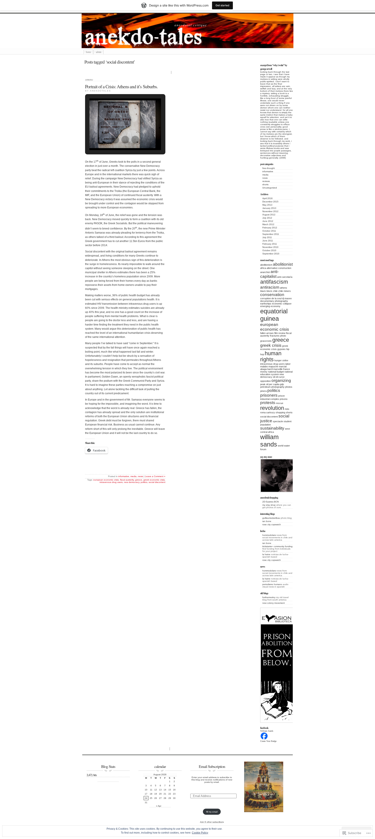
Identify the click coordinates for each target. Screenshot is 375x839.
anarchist (265, 272)
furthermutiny (268, 597)
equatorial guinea (274, 314)
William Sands (266, 731)
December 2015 (270, 201)
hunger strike (281, 360)
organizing (281, 380)
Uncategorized (269, 187)
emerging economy (270, 306)
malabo (264, 366)
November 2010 (270, 247)
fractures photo (278, 335)
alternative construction (279, 268)
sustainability (272, 428)
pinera (263, 391)
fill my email (211, 812)
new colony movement (273, 603)
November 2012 (270, 211)
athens (283, 287)
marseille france (281, 369)
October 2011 (269, 231)
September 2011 (270, 234)
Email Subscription (212, 766)
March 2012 (268, 224)
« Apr (158, 806)
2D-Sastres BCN (270, 501)
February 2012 (269, 227)
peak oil (264, 384)
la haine (266, 554)
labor (288, 364)
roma (263, 412)
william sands (269, 440)
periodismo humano (272, 584)
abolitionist (283, 264)
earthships (265, 303)
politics (273, 390)
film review (279, 333)
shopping (280, 412)
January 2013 (269, 208)
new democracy (272, 375)
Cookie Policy (200, 832)
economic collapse (281, 303)
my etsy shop (269, 505)
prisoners (269, 395)
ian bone (266, 521)
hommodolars (269, 535)
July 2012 (267, 218)
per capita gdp (276, 384)
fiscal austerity (127, 480)
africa (263, 268)
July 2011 (267, 237)
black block (266, 291)
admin (98, 52)
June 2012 (267, 221)
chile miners (284, 291)
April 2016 (267, 198)
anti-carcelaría (284, 277)
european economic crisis (274, 327)
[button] (115, 140)
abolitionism (266, 264)
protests (267, 402)
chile (275, 291)
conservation (272, 294)
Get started (222, 5)
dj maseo (287, 298)
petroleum (265, 387)
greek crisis (270, 345)
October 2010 (269, 250)
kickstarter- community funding (277, 546)
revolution (272, 408)
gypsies (281, 349)
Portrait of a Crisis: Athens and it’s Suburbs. (121, 86)
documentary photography (274, 301)
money (263, 371)
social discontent (269, 416)
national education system (276, 373)
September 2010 (270, 253)
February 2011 (269, 244)
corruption (265, 298)
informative (267, 171)
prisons (284, 399)
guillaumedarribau (271, 518)
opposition (265, 381)
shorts (265, 184)
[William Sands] (264, 739)
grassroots (266, 341)
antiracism (269, 287)
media (265, 174)
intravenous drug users (272, 364)
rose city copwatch (271, 524)
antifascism (274, 282)
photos (288, 387)
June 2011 (267, 240)
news (265, 178)
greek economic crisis (154, 480)
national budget (276, 371)
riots (287, 409)
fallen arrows (267, 333)
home (88, 52)
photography (278, 387)
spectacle (278, 421)
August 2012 (268, 214)
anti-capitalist (269, 274)
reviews (266, 181)
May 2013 (267, 205)
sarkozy (270, 412)
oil (274, 377)
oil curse (280, 377)
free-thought (268, 168)
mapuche (273, 366)
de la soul (276, 298)
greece (280, 340)
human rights (270, 356)
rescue (279, 403)
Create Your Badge (268, 741)
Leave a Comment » (155, 476)
